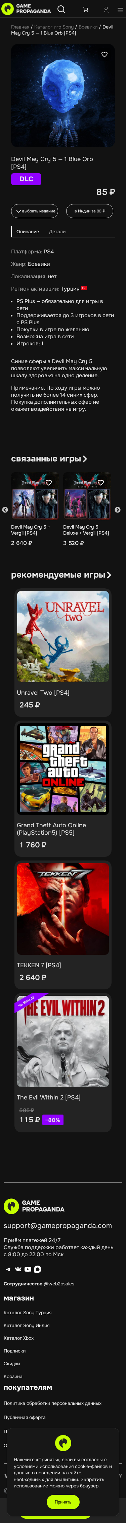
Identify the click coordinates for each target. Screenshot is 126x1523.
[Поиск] (61, 9)
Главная (20, 27)
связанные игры (46, 458)
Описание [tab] (27, 232)
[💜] (104, 54)
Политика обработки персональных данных (52, 1403)
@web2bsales (59, 1284)
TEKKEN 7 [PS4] (39, 965)
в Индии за (90, 211)
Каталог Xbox (19, 1338)
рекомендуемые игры (58, 574)
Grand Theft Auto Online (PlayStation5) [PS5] (51, 829)
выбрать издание (38, 211)
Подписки (15, 1351)
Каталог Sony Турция (27, 1313)
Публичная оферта (25, 1417)
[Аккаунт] (106, 10)
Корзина (13, 1376)
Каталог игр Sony (54, 27)
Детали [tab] (57, 232)
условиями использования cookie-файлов (61, 1466)
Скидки (12, 1364)
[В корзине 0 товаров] (85, 9)
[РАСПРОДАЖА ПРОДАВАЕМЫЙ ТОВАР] (63, 1041)
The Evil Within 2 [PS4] (49, 1097)
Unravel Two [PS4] (43, 692)
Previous (5, 510)
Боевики (88, 27)
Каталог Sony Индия (26, 1325)
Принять (63, 1502)
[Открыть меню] (120, 9)
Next (117, 510)
